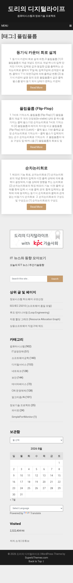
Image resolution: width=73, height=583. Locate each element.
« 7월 (13, 499)
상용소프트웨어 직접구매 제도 (26, 326)
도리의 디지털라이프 (36, 9)
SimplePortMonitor (22, 416)
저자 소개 (15, 540)
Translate (35, 513)
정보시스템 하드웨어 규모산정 (26, 299)
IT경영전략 (18, 351)
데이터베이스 (19, 384)
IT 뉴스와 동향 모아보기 (28, 258)
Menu (4, 25)
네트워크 (17, 371)
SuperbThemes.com (36, 557)
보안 (14, 377)
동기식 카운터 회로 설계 (36, 52)
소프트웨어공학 (20, 358)
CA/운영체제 (19, 390)
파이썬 (15, 410)
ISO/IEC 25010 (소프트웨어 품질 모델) (31, 305)
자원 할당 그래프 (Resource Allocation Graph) (35, 319)
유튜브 (25, 540)
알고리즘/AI (18, 397)
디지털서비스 (19, 364)
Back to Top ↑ (36, 561)
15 (59, 475)
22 (59, 481)
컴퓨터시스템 (17, 346)
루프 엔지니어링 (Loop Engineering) (29, 312)
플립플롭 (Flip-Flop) (36, 108)
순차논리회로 (36, 168)
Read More (36, 87)
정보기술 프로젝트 (20, 405)
